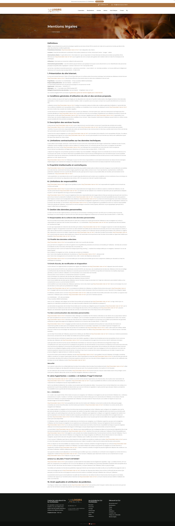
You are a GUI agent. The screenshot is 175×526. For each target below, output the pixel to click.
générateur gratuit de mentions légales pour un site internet (86, 92)
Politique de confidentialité (114, 514)
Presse (110, 507)
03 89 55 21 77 (104, 4)
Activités (99, 10)
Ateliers (105, 10)
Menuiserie (91, 504)
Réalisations (91, 516)
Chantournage (92, 510)
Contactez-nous (112, 513)
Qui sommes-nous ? (113, 503)
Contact (122, 10)
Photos (90, 514)
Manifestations (99, 1)
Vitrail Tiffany (91, 512)
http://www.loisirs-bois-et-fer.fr (70, 50)
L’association (81, 10)
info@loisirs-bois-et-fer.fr (120, 4)
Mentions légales (112, 516)
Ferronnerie (91, 506)
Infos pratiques (113, 10)
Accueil (49, 32)
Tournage (91, 508)
